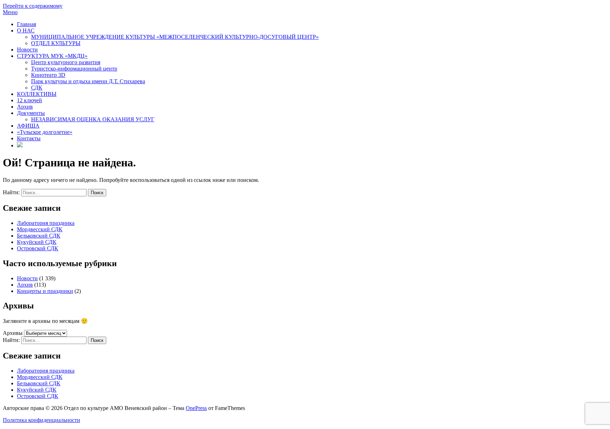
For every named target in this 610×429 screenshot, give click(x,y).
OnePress (196, 408)
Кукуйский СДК (36, 242)
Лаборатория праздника (45, 223)
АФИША (28, 126)
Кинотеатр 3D (48, 75)
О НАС (26, 30)
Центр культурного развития (65, 62)
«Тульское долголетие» (44, 132)
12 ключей (29, 100)
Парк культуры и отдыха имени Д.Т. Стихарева (88, 81)
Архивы (13, 333)
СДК (36, 88)
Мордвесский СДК (39, 229)
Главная (26, 24)
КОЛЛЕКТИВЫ (36, 94)
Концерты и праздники (45, 291)
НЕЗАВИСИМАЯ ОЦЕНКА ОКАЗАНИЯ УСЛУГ (92, 119)
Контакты (29, 138)
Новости (27, 50)
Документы (31, 113)
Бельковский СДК (38, 236)
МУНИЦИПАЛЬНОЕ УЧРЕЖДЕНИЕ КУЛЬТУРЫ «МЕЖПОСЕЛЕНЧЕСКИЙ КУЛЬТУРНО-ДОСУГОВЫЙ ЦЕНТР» (175, 37)
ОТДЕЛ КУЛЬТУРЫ (55, 43)
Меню (10, 12)
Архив (25, 107)
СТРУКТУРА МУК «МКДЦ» (52, 56)
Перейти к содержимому (32, 6)
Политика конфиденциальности (41, 420)
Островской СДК (37, 248)
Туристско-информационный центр (74, 69)
